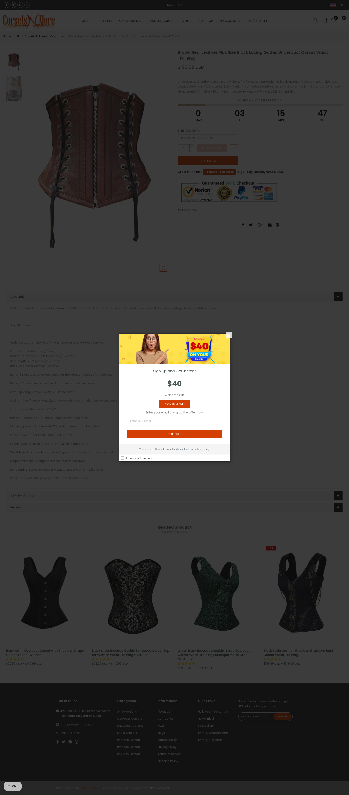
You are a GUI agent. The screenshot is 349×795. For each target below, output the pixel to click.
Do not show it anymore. (138, 458)
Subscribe (175, 434)
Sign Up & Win (175, 404)
